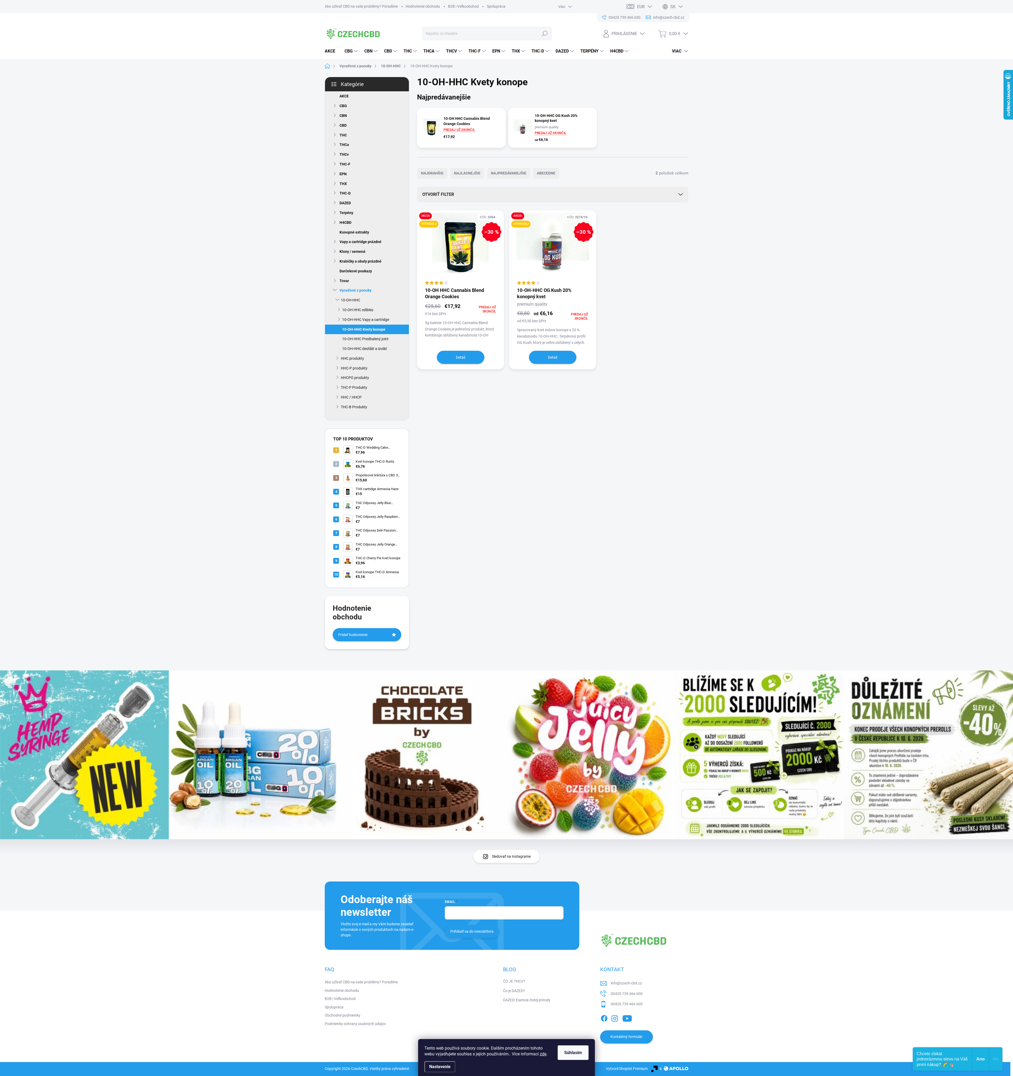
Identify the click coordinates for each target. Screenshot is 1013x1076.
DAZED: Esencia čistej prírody (526, 1000)
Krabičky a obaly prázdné (360, 261)
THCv (344, 154)
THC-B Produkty (354, 407)
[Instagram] (615, 1017)
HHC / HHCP (351, 397)
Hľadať (545, 33)
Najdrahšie (432, 173)
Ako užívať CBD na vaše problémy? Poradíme (361, 6)
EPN (343, 174)
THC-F (345, 164)
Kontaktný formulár (626, 1037)
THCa (344, 145)
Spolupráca (496, 6)
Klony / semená (352, 251)
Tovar (344, 281)
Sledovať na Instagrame (511, 856)
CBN (343, 115)
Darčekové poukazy (356, 271)
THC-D (345, 193)
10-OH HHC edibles (357, 310)
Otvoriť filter (438, 194)
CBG (343, 106)
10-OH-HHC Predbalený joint (365, 339)
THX (343, 184)
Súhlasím (573, 1052)
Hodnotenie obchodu (423, 6)
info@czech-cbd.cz (626, 983)
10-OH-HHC (350, 300)
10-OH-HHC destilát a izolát (364, 349)
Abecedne (546, 173)
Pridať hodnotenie (352, 635)
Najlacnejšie (467, 173)
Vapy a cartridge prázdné (360, 242)
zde (543, 1053)
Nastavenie (440, 1066)
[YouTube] (627, 1017)
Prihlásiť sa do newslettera (472, 931)
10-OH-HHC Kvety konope (363, 329)
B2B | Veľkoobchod (463, 6)
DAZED (345, 203)
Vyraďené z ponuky (355, 290)
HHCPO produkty (355, 378)
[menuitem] (332, 51)
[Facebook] (604, 1017)
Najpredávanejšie (508, 173)
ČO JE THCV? (514, 981)
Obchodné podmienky (342, 1015)
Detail (460, 357)
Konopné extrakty (354, 232)
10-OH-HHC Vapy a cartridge (365, 319)
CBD (343, 125)
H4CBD (345, 222)
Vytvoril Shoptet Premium (627, 1068)
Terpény (346, 213)
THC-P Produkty (354, 387)
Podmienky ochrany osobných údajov (355, 1024)
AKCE (344, 96)
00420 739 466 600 (627, 994)
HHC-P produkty (354, 368)
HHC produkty (352, 358)
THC (343, 135)
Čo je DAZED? (514, 991)
